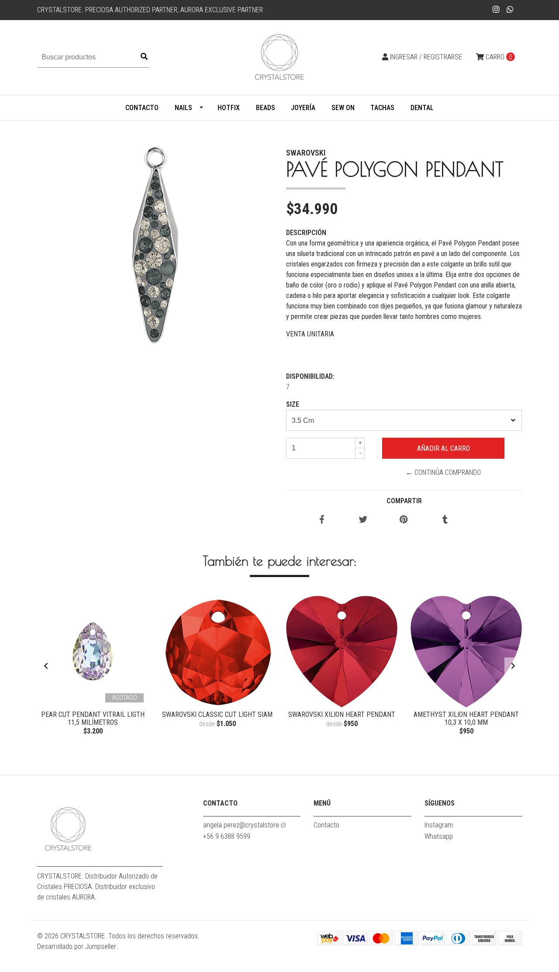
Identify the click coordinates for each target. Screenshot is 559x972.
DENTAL (422, 108)
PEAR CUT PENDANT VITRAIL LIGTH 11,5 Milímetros (93, 718)
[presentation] (46, 666)
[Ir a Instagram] (496, 9)
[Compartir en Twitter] (363, 520)
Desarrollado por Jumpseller (76, 946)
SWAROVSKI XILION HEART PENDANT (341, 714)
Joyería (303, 108)
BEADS (265, 108)
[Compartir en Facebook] (322, 520)
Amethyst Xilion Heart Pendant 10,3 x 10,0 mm (466, 718)
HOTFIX (228, 108)
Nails (183, 108)
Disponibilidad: (310, 376)
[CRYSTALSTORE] (279, 57)
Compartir (404, 501)
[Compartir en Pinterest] (404, 520)
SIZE (292, 404)
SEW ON (343, 108)
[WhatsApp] (510, 9)
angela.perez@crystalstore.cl (244, 825)
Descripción (306, 232)
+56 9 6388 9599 (226, 836)
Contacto (142, 108)
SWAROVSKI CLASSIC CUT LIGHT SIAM (217, 714)
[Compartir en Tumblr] (445, 520)
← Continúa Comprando (443, 472)
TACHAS (382, 108)
